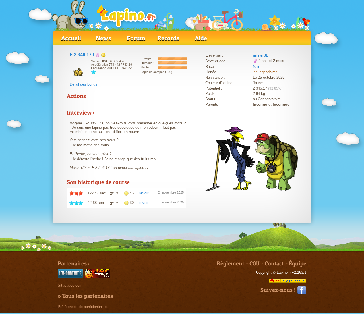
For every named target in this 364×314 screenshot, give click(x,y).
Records (168, 38)
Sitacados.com (70, 285)
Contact (274, 263)
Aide (201, 38)
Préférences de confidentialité (82, 307)
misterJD (260, 55)
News (103, 38)
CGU (254, 263)
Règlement (230, 263)
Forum (136, 38)
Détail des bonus (83, 84)
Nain (256, 67)
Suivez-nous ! (278, 289)
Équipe (297, 263)
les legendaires (265, 72)
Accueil (71, 38)
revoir (143, 193)
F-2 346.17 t (82, 54)
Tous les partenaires (87, 295)
